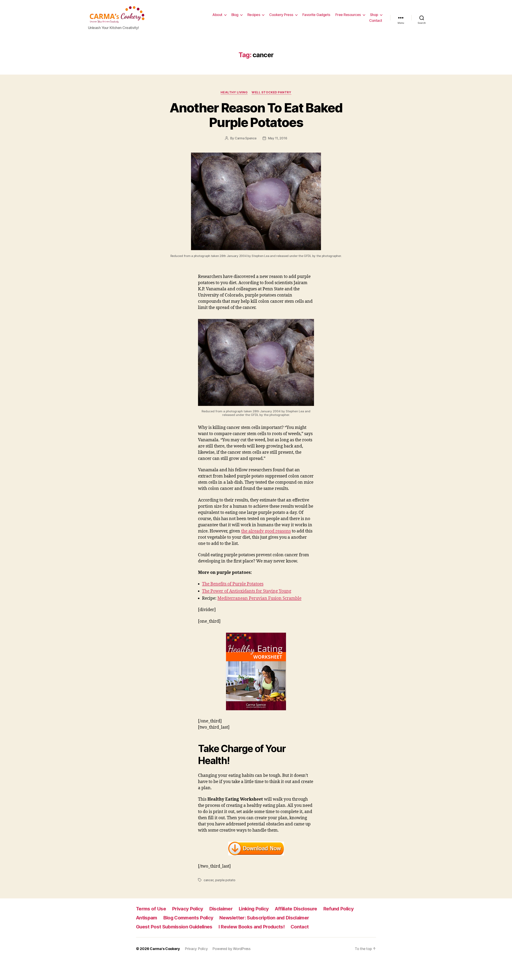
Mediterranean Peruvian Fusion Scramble (259, 598)
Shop (374, 15)
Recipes (253, 15)
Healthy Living (234, 92)
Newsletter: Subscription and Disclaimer (264, 918)
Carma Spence (246, 138)
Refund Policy (338, 909)
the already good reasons (266, 531)
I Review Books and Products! (251, 927)
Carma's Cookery (165, 949)
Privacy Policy (187, 909)
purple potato (225, 880)
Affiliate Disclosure (296, 909)
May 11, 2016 (277, 138)
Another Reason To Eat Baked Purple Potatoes (256, 115)
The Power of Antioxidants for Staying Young (246, 591)
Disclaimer (221, 909)
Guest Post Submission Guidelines (174, 927)
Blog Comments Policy (188, 918)
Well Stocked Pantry (271, 92)
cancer (208, 880)
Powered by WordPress (231, 949)
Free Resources (348, 15)
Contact (375, 20)
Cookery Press (281, 15)
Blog (234, 15)
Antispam (146, 918)
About (217, 15)
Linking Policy (254, 909)
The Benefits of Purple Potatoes (232, 584)
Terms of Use (151, 909)
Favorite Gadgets (316, 15)
